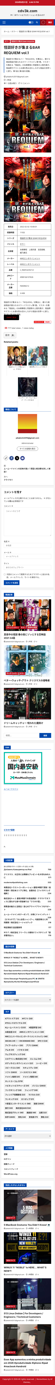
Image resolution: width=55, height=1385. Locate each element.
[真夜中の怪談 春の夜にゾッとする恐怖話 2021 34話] (27, 615)
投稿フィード (9, 1164)
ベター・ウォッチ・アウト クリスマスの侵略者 (27, 680)
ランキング (11, 1099)
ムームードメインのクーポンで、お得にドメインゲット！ (27, 914)
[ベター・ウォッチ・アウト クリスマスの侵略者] (27, 661)
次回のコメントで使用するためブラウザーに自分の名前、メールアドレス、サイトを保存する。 (28, 576)
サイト (6, 563)
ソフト (11, 1072)
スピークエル (12, 1068)
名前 (6, 541)
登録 (5, 1154)
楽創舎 (31, 1112)
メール (7, 552)
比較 (43, 1112)
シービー (41, 1063)
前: (27, 469)
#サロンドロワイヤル (15, 1023)
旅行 (9, 1108)
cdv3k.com (27, 11)
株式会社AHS (23, 1108)
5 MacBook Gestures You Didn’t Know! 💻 (22, 953)
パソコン (39, 1086)
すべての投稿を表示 (27, 448)
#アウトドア (12, 1018)
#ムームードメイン (15, 1027)
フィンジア (31, 1090)
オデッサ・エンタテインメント (19, 1063)
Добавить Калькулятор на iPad (17, 869)
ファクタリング (13, 1090)
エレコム (35, 1059)
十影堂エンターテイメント (18, 1103)
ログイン (7, 1159)
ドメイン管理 (30, 1077)
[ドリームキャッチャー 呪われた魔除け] (27, 703)
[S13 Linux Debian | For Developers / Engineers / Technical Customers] (27, 1294)
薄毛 (44, 1117)
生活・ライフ (11, 1218)
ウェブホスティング (15, 1054)
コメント (8, 506)
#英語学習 (35, 1027)
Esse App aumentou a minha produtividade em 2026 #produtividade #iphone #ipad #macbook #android (27, 1363)
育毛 (22, 1117)
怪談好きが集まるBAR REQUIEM (22, 41)
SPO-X (42, 1041)
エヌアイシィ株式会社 (16, 1059)
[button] (4, 22)
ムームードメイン (11, 789)
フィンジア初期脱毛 (15, 1095)
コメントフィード (11, 1169)
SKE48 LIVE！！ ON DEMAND (20, 1041)
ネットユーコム (14, 1081)
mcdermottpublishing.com (16, 882)
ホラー (7, 41)
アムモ (9, 1050)
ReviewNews (42, 1379)
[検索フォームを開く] (37, 22)
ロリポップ (27, 1099)
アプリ (32, 1045)
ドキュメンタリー (13, 627)
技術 (39, 1103)
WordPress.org (10, 1174)
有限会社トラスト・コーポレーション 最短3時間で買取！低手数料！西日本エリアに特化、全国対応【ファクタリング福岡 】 (27, 890)
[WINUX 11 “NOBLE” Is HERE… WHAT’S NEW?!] (27, 1248)
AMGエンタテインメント (30, 258)
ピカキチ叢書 (9, 830)
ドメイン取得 (12, 1077)
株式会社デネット (14, 1112)
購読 (50, 22)
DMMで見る (11, 317)
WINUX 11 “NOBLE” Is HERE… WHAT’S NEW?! (23, 958)
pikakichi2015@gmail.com (17, 76)
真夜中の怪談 (32, 627)
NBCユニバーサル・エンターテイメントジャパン (26, 1036)
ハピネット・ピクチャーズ (17, 1086)
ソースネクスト (28, 1072)
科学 (10, 1117)
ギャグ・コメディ (12, 673)
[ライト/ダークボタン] (31, 22)
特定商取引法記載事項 (13, 927)
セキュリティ (30, 1068)
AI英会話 (10, 1032)
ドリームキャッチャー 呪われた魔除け (23, 723)
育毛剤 (33, 1117)
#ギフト (27, 1018)
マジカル (34, 1095)
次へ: (8, 478)
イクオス (22, 1050)
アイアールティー (14, 1045)
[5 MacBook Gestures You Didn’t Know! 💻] (27, 1205)
